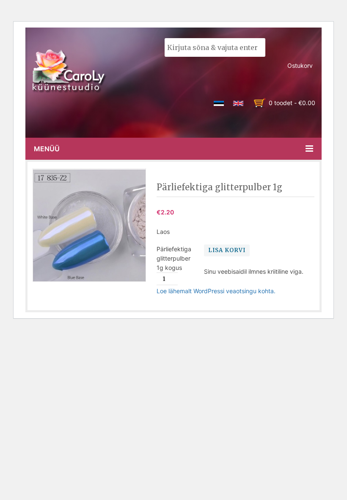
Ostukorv (300, 65)
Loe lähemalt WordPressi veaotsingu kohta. (216, 290)
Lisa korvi (226, 250)
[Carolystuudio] (69, 71)
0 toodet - (292, 102)
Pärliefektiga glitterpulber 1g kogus (174, 258)
